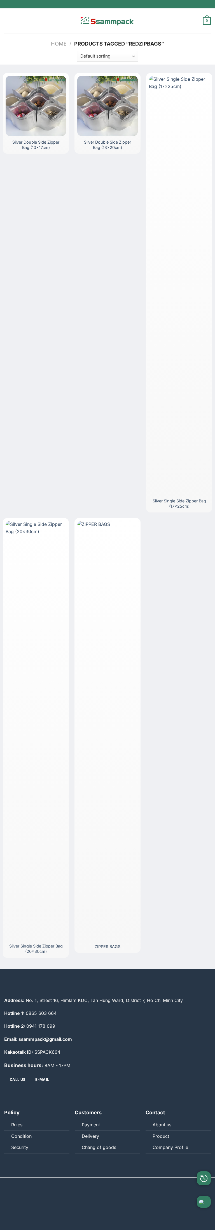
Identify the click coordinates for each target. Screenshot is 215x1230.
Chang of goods (99, 1147)
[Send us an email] (113, 1094)
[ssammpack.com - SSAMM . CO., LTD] (107, 21)
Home (59, 44)
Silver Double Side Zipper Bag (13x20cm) (107, 145)
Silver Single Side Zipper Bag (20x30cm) (36, 949)
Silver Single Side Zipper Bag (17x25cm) (179, 503)
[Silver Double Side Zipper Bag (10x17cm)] (36, 106)
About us (162, 1124)
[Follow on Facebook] (90, 1094)
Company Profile (170, 1147)
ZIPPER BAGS (107, 946)
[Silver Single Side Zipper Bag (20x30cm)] (36, 730)
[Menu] (7, 21)
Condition (21, 1136)
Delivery (90, 1136)
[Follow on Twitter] (102, 1094)
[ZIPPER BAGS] (107, 730)
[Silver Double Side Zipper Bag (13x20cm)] (107, 106)
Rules (16, 1124)
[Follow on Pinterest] (125, 1094)
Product (161, 1136)
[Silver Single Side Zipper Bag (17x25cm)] (179, 285)
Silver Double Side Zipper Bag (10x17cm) (35, 145)
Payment (91, 1124)
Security (19, 1147)
